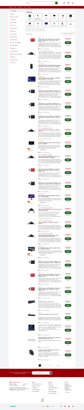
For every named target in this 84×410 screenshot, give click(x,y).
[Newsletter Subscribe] (50, 373)
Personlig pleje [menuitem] (15, 51)
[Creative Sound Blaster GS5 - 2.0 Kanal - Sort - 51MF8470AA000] (31, 315)
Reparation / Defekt (36, 385)
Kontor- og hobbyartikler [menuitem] (16, 42)
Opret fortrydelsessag (53, 387)
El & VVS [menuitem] (14, 25)
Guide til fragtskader (53, 393)
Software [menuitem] (13, 57)
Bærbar (10, 7)
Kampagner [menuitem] (14, 10)
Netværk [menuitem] (13, 48)
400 (57, 365)
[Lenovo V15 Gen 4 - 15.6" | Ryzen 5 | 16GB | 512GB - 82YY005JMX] (31, 327)
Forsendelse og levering (37, 384)
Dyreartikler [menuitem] (14, 22)
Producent (29, 29)
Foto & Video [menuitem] (14, 28)
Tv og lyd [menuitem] (13, 62)
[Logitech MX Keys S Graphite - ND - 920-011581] (31, 303)
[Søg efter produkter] (56, 3)
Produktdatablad (30, 150)
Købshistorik (51, 389)
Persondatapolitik (35, 391)
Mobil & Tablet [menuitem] (14, 45)
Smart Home (20, 7)
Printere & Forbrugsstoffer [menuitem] (17, 54)
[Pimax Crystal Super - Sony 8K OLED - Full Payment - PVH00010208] (31, 54)
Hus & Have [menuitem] (14, 34)
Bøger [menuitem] (13, 14)
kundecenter (11, 388)
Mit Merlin (51, 384)
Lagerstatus (41, 29)
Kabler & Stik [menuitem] (14, 39)
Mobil (15, 7)
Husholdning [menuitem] (14, 36)
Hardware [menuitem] (14, 31)
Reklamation (51, 385)
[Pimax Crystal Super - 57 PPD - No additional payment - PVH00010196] (31, 223)
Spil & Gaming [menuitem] (14, 59)
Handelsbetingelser (36, 389)
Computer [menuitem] (14, 19)
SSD (25, 7)
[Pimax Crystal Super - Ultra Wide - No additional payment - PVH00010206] (31, 131)
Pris (34, 29)
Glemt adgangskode (53, 391)
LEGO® (28, 7)
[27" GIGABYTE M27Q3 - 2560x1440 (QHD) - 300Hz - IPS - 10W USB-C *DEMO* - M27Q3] (31, 249)
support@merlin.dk (25, 388)
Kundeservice (35, 387)
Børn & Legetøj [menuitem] (15, 16)
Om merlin (67, 392)
